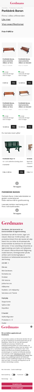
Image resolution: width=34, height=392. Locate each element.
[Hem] (17, 3)
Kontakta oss (6, 274)
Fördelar (5, 277)
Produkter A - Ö (7, 320)
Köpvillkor (5, 308)
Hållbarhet (5, 287)
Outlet (4, 323)
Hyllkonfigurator (8, 317)
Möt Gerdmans (7, 271)
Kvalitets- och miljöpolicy (10, 290)
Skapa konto (6, 302)
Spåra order (6, 305)
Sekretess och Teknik (9, 293)
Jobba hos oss (7, 283)
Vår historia (6, 280)
